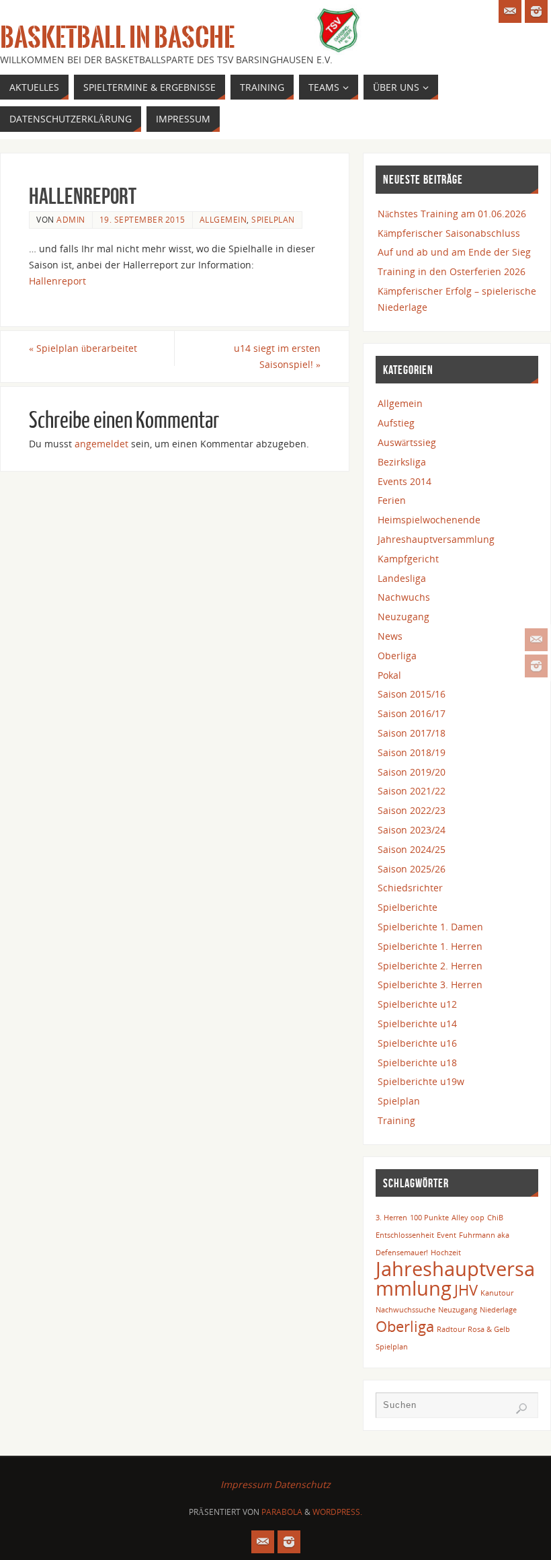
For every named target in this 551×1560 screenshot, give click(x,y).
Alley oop (468, 1217)
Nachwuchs (404, 597)
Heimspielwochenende (429, 519)
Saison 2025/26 (412, 868)
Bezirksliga (402, 461)
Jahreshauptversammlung (436, 539)
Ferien (392, 500)
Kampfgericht (408, 558)
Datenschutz (302, 1484)
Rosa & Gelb (489, 1329)
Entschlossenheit (405, 1235)
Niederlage (498, 1309)
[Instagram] (536, 666)
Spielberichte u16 (417, 1043)
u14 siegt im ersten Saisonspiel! (277, 356)
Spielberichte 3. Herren (430, 984)
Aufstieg (396, 422)
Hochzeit (446, 1252)
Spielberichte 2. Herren (430, 965)
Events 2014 (404, 481)
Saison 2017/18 (412, 733)
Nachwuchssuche (405, 1309)
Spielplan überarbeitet (83, 348)
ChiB (495, 1217)
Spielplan (273, 219)
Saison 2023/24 (412, 829)
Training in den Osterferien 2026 (451, 271)
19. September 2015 (142, 219)
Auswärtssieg (407, 442)
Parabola (281, 1512)
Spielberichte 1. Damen (430, 926)
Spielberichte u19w (421, 1081)
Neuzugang (403, 616)
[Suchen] (521, 1408)
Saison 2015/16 (412, 694)
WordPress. (337, 1512)
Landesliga (402, 578)
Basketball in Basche (117, 37)
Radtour (451, 1329)
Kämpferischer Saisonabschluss (449, 233)
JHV (466, 1290)
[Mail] (536, 639)
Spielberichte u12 (417, 1004)
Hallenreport (57, 280)
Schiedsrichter (410, 887)
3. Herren (391, 1217)
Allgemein (223, 219)
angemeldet (101, 443)
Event (446, 1235)
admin (70, 219)
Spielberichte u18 (417, 1062)
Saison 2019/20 (412, 772)
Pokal (389, 675)
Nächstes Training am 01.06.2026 (452, 213)
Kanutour (496, 1293)
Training (396, 1120)
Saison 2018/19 (412, 752)
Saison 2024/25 (412, 849)
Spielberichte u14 (417, 1023)
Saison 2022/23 (412, 810)
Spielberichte (407, 907)
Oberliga (397, 655)
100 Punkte (429, 1217)
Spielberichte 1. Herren (430, 946)
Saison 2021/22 (412, 790)
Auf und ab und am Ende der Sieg (454, 252)
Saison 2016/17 (412, 713)
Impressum (245, 1484)
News (390, 636)
